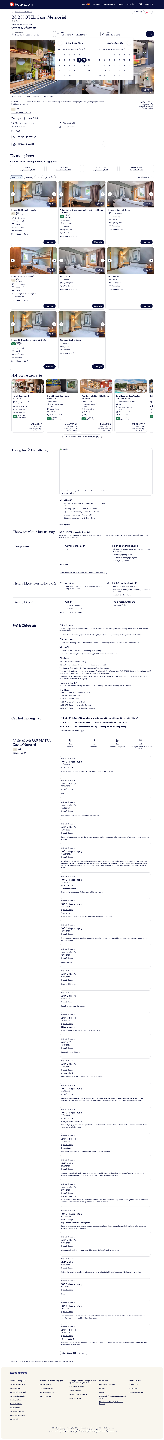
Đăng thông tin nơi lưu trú (104, 4)
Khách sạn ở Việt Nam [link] (17, 1384)
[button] (64, 54)
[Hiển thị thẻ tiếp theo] (153, 406)
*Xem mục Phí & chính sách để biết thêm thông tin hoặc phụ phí (82, 573)
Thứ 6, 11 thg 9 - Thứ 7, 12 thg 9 (74, 35)
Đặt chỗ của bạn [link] (45, 1384)
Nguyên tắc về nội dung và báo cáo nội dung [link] (112, 1397)
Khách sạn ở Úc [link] (15, 1407)
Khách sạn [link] (14, 1361)
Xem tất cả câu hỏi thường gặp (71, 730)
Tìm (150, 34)
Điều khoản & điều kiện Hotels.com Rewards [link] (111, 1403)
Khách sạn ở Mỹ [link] (15, 1388)
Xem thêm (64, 564)
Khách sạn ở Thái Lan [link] (17, 1411)
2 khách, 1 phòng (113, 35)
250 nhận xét (18, 753)
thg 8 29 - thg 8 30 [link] (63, 170)
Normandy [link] (29, 1361)
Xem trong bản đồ (68, 493)
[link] (148, 12)
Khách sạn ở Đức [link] (15, 1400)
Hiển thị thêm (64, 524)
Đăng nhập (149, 4)
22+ (148, 90)
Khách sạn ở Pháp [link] (16, 1404)
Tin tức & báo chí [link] (75, 1390)
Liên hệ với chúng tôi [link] (47, 1392)
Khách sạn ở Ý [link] (14, 1419)
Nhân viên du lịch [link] (75, 1398)
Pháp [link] (22, 1361)
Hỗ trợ (121, 4)
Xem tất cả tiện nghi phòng (71, 612)
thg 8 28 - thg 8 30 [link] (100, 170)
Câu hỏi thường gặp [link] (46, 1388)
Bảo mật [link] (102, 1388)
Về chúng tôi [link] (133, 1384)
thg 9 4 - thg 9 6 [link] (136, 170)
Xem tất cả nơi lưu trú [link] (23, 12)
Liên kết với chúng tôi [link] (77, 1387)
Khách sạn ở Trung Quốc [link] (18, 1392)
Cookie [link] (101, 1392)
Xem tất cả (15, 131)
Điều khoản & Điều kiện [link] (107, 1384)
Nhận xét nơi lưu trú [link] (46, 1396)
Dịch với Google (67, 767)
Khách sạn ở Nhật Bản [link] (17, 1396)
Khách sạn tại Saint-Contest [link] (44, 1361)
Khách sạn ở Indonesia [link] (17, 1415)
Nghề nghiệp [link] (133, 1388)
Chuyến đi (131, 4)
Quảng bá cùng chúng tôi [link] (78, 1394)
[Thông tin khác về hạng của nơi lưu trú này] (17, 21)
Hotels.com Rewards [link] (136, 1392)
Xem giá (49, 242)
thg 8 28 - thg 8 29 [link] (27, 170)
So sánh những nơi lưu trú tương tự (83, 437)
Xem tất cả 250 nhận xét (21, 113)
